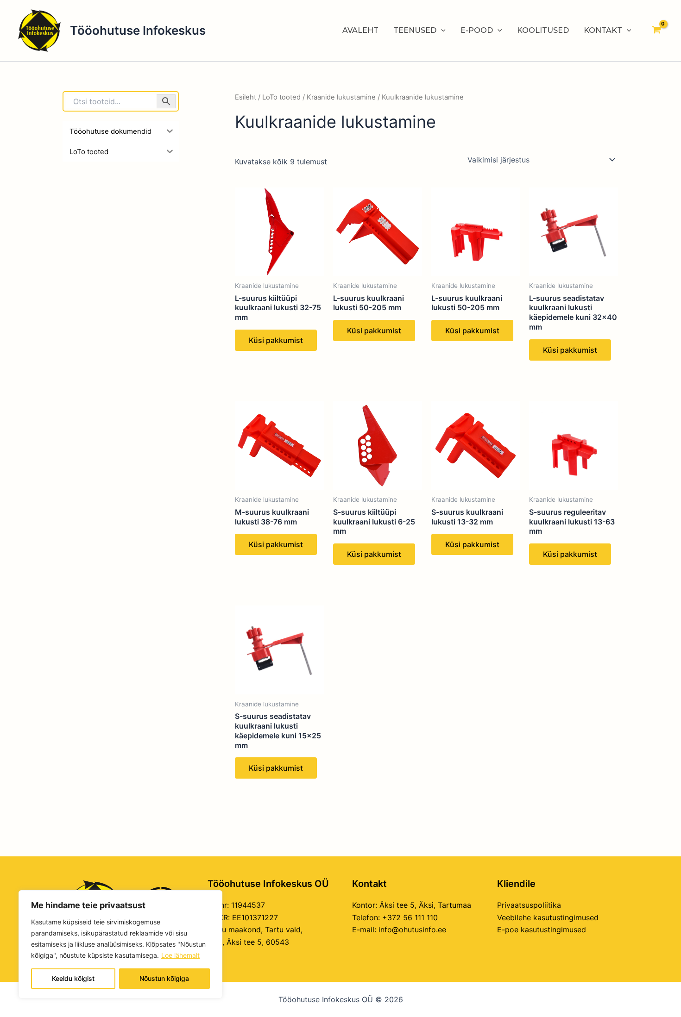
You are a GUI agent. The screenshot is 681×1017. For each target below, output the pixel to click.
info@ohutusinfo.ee (412, 929)
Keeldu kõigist (73, 978)
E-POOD (476, 30)
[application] (441, 30)
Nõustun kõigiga (164, 978)
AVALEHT (360, 30)
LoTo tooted (281, 97)
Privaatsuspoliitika (529, 905)
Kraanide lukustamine (341, 97)
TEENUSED (414, 30)
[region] (120, 944)
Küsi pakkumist (276, 340)
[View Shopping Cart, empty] (656, 30)
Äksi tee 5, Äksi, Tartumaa (425, 905)
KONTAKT (603, 30)
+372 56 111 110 (410, 917)
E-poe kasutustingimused (541, 929)
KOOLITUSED (543, 30)
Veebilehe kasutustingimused (548, 917)
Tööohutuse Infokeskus (138, 30)
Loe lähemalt (180, 955)
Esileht (245, 97)
